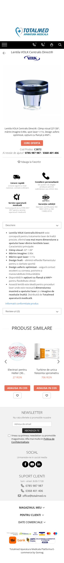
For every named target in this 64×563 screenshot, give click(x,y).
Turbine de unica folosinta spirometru (46, 371)
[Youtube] (32, 464)
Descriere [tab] (10, 225)
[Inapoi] (2, 53)
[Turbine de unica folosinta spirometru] (47, 351)
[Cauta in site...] (60, 44)
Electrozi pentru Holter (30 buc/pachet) (17, 371)
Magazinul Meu (30, 507)
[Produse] (5, 45)
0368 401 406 (34, 491)
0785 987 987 (34, 485)
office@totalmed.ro (34, 495)
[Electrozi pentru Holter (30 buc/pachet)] (17, 351)
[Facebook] (25, 464)
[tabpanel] (32, 94)
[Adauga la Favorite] (17, 395)
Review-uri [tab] (13, 311)
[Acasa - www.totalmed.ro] (32, 32)
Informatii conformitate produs (21, 303)
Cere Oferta (32, 143)
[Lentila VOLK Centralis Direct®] (32, 94)
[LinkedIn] (39, 464)
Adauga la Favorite (30, 161)
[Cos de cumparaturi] (51, 44)
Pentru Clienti (31, 515)
